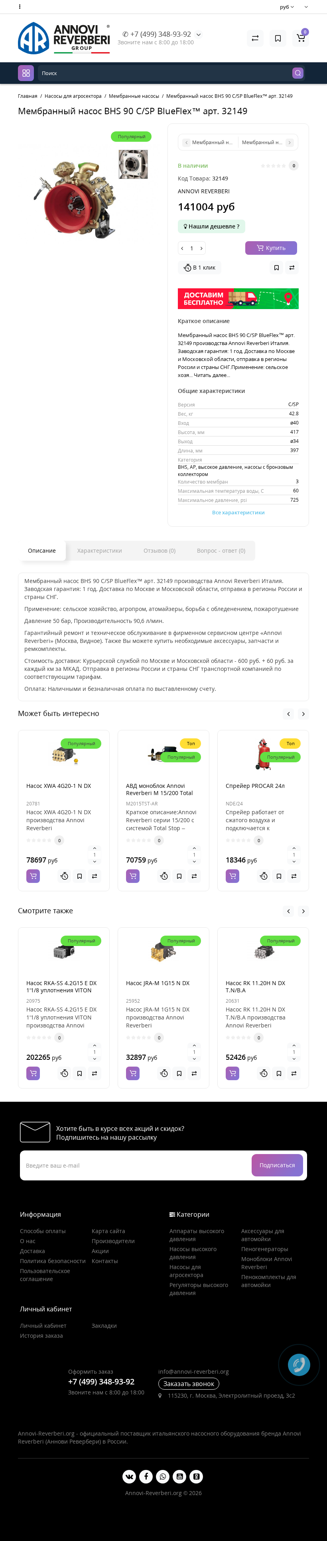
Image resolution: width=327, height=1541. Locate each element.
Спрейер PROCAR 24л (255, 785)
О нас (27, 1241)
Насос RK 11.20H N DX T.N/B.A (255, 986)
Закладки (104, 1325)
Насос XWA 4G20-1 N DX (58, 785)
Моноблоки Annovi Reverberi (266, 1263)
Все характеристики (238, 512)
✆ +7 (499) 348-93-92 (156, 34)
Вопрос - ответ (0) (221, 550)
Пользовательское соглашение (45, 1275)
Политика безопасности (53, 1261)
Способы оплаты (43, 1231)
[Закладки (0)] (278, 38)
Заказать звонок (189, 1383)
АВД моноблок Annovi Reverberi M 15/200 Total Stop (159, 793)
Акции (100, 1251)
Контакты (105, 1261)
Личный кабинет (43, 1325)
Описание (42, 550)
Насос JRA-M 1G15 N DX (157, 983)
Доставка (32, 1251)
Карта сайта (108, 1231)
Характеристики (99, 550)
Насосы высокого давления (193, 1253)
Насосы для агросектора (186, 1271)
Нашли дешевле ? (213, 226)
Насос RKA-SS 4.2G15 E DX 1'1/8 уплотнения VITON (61, 986)
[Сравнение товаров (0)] (255, 38)
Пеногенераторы (264, 1249)
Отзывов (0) (159, 550)
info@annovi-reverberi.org (193, 1371)
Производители (113, 1241)
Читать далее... (212, 375)
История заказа (41, 1335)
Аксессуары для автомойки (262, 1235)
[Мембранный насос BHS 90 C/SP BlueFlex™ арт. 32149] (89, 194)
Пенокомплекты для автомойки (268, 1281)
